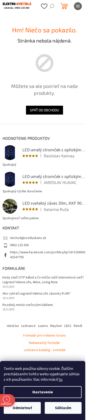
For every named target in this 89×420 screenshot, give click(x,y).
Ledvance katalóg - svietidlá (44, 350)
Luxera (43, 325)
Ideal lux (13, 325)
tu (60, 379)
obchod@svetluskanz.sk (28, 238)
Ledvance (28, 325)
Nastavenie (42, 392)
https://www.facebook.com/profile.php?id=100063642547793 (48, 255)
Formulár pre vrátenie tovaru (44, 335)
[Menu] (78, 6)
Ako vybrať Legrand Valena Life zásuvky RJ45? (36, 293)
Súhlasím (63, 408)
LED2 (67, 325)
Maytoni (56, 325)
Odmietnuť (22, 408)
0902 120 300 (19, 245)
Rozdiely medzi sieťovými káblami (27, 305)
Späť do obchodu (44, 110)
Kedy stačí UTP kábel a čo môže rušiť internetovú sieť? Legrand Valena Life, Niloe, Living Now (43, 280)
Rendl (78, 325)
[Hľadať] (52, 6)
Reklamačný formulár (44, 342)
